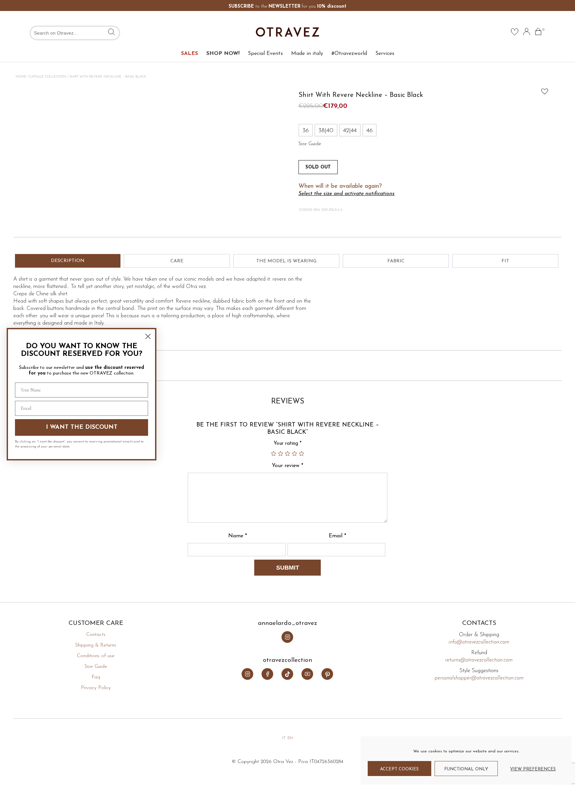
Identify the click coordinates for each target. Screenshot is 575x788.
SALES (189, 53)
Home (21, 77)
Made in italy (307, 53)
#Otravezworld (349, 53)
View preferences (533, 769)
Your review (287, 465)
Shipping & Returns (95, 645)
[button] (543, 90)
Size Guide (96, 666)
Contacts (95, 634)
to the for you (287, 6)
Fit (505, 261)
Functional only (466, 769)
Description (68, 260)
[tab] (67, 261)
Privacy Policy (96, 687)
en (290, 738)
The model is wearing (286, 261)
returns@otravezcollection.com (479, 660)
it (284, 738)
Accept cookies (399, 769)
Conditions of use (95, 656)
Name (237, 536)
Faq (96, 677)
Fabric (396, 261)
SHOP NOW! (223, 53)
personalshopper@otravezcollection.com (479, 678)
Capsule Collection (47, 77)
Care (176, 261)
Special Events (265, 53)
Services (384, 53)
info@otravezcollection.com (479, 642)
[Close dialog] (148, 336)
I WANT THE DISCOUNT (81, 427)
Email (337, 536)
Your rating (287, 443)
